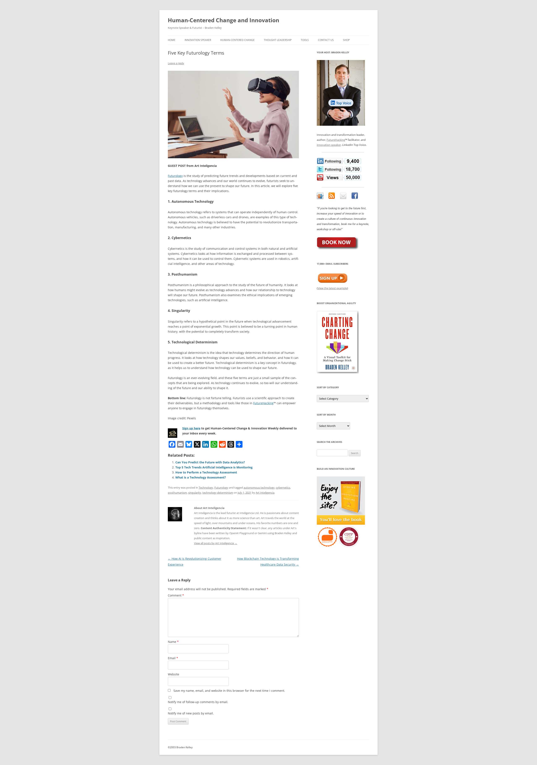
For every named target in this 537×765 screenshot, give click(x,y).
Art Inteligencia (265, 492)
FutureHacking (263, 403)
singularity (194, 492)
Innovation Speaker (198, 40)
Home (171, 40)
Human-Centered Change (237, 40)
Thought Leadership (278, 40)
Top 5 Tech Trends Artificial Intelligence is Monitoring (214, 467)
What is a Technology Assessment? (200, 477)
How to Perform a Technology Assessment (206, 472)
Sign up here (191, 428)
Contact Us (326, 40)
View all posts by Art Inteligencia (215, 543)
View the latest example (332, 288)
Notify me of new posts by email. (191, 713)
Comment (176, 595)
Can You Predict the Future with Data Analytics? (210, 462)
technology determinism (217, 492)
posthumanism (177, 492)
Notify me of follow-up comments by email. (198, 702)
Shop (346, 40)
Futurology (175, 176)
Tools (305, 40)
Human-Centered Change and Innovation (223, 20)
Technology (206, 487)
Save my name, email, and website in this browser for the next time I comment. (229, 691)
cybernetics (283, 487)
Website (173, 674)
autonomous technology (259, 487)
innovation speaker (329, 145)
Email (173, 658)
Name (173, 642)
